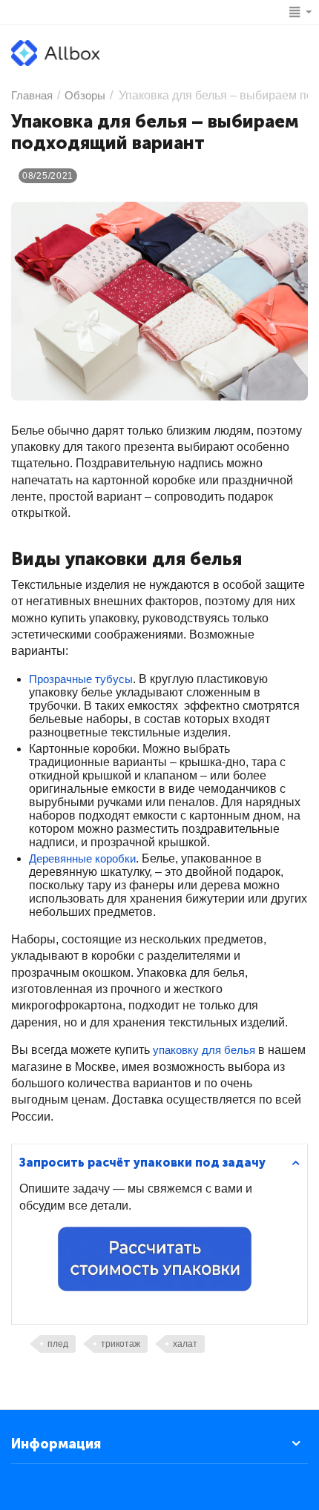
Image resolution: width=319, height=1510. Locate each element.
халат (185, 1344)
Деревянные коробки (82, 858)
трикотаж (120, 1344)
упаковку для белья (204, 1050)
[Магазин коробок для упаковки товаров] (55, 52)
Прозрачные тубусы (81, 679)
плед (57, 1344)
